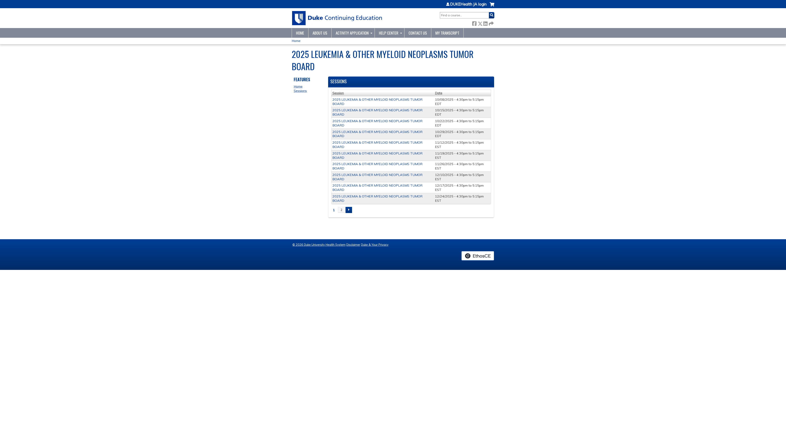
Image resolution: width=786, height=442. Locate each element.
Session (338, 93)
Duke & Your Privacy (374, 245)
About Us (320, 33)
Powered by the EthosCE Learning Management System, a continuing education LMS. (477, 256)
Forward (491, 22)
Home (300, 33)
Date (438, 93)
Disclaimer (353, 245)
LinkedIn (485, 22)
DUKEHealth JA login (468, 4)
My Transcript (447, 33)
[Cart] (492, 6)
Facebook (474, 22)
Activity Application (352, 33)
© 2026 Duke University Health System (319, 245)
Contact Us (418, 33)
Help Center (388, 33)
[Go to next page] (349, 210)
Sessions (300, 91)
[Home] (337, 18)
